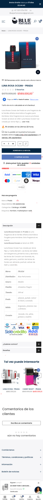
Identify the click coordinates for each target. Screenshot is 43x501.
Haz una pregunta (9, 195)
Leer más (25, 122)
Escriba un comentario (21, 423)
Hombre (13, 211)
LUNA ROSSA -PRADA (11, 389)
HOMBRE (23, 207)
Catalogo (15, 207)
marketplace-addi (24, 211)
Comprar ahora (21, 157)
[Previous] (4, 375)
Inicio (4, 31)
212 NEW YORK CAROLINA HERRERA (20, 486)
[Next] (39, 375)
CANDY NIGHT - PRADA (32, 389)
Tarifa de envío (8, 105)
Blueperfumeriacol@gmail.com (21, 13)
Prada (10, 200)
